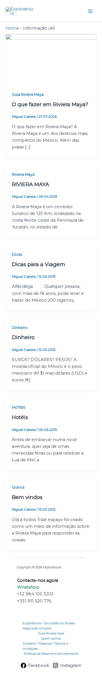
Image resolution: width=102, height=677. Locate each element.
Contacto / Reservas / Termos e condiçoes (45, 646)
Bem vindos (27, 497)
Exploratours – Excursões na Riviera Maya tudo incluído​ (49, 625)
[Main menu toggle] (90, 11)
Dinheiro (20, 328)
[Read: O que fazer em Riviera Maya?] (51, 59)
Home (12, 28)
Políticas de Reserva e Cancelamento (51, 654)
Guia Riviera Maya (28, 94)
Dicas (17, 254)
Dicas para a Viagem (38, 264)
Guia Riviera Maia (51, 633)
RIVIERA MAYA (30, 184)
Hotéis (20, 417)
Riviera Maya (23, 174)
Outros (18, 487)
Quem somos (51, 638)
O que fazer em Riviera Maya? (50, 104)
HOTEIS (19, 407)
